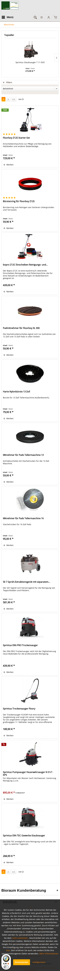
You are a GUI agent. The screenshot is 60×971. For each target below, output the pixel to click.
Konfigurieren (39, 962)
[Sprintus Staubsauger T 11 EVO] (30, 50)
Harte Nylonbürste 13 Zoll (16, 391)
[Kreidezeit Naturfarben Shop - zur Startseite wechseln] (9, 5)
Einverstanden (21, 962)
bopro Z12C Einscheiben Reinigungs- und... (25, 264)
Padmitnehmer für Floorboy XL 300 (21, 328)
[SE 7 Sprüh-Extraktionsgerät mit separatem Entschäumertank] (30, 563)
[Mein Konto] (48, 17)
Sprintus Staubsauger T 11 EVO (30, 62)
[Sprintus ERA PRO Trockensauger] (30, 627)
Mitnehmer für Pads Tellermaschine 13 (23, 455)
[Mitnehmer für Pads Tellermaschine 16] (30, 500)
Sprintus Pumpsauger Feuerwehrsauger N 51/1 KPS (27, 773)
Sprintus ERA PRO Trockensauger (20, 645)
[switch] (6, 966)
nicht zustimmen (20, 938)
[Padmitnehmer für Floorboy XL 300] (30, 309)
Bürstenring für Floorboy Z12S (19, 201)
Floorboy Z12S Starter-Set (16, 137)
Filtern (9, 82)
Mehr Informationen (48, 953)
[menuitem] (7, 17)
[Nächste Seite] (8, 99)
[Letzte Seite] (13, 99)
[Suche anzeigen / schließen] (35, 17)
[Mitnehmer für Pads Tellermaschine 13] (30, 436)
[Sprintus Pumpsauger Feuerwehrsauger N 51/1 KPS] (30, 754)
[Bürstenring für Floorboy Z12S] (30, 183)
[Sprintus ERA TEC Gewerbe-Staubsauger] (30, 817)
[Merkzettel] (42, 17)
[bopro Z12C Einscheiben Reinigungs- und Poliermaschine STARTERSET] (30, 246)
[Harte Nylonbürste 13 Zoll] (30, 373)
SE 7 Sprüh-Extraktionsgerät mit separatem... (26, 581)
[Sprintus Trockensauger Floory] (30, 690)
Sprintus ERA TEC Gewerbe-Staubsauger (24, 835)
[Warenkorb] (55, 17)
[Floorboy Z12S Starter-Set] (30, 119)
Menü (10, 17)
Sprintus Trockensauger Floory (19, 708)
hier (8, 950)
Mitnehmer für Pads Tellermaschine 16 (23, 518)
